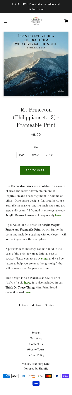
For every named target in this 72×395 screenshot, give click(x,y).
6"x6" (36, 155)
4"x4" (22, 155)
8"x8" (49, 155)
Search (36, 332)
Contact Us (36, 344)
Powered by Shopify (36, 368)
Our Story (36, 338)
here (58, 215)
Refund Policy (36, 355)
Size (36, 147)
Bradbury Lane (41, 363)
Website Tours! (36, 349)
